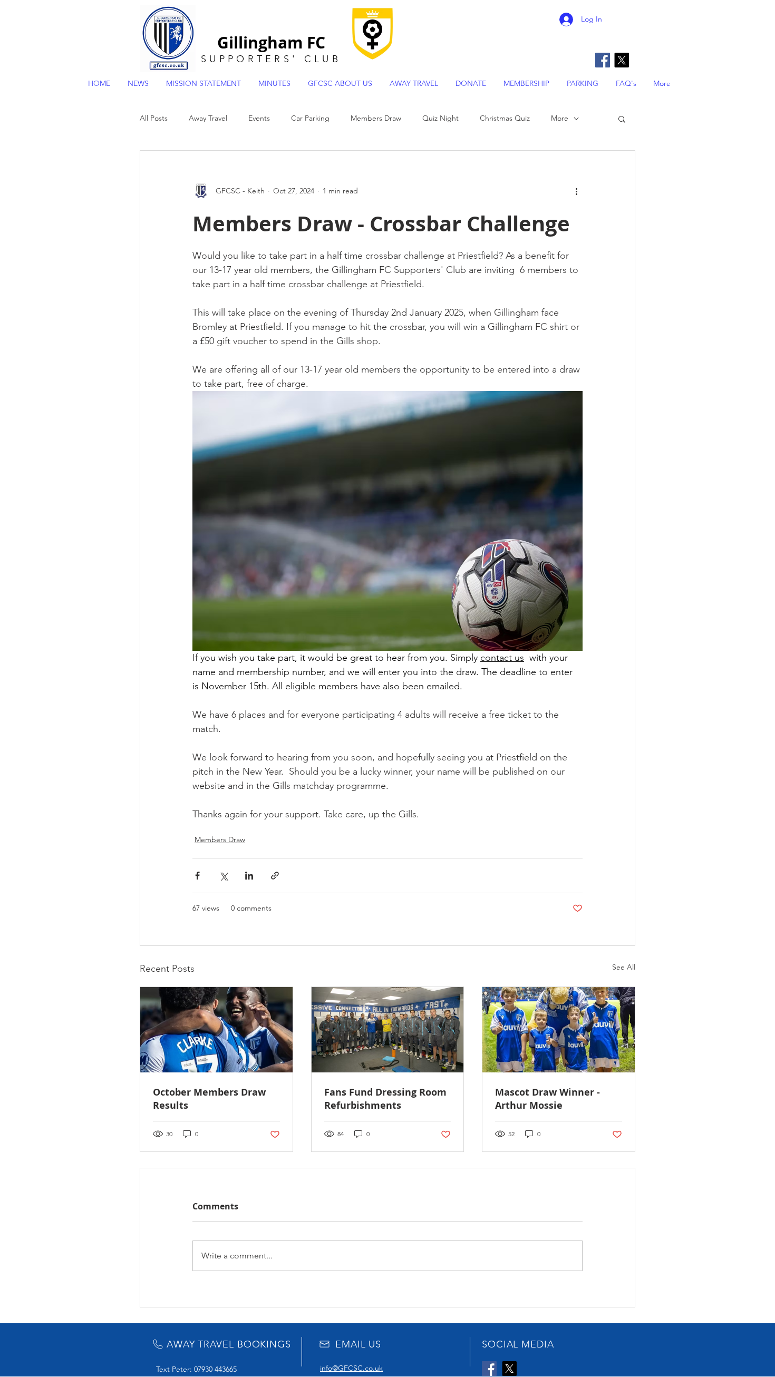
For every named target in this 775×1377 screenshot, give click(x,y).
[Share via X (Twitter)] (223, 876)
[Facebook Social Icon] (602, 60)
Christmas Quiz (505, 118)
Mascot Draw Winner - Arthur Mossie (547, 1099)
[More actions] (576, 190)
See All (623, 967)
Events (259, 118)
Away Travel (208, 118)
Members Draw (376, 118)
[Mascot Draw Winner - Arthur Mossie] (558, 1029)
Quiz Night (440, 118)
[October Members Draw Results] (216, 1029)
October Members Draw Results (209, 1099)
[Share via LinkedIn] (249, 876)
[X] (621, 60)
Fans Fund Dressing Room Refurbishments (385, 1099)
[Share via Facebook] (197, 876)
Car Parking (310, 118)
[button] (622, 118)
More (559, 118)
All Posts (154, 118)
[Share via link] (275, 876)
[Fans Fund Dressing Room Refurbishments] (388, 1029)
